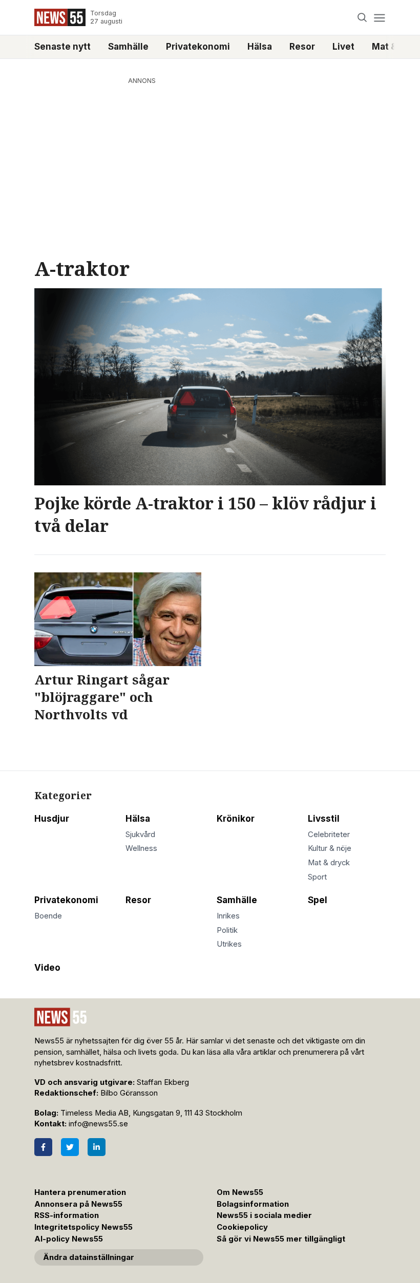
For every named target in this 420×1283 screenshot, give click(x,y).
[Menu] (379, 17)
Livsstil (324, 819)
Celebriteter (329, 834)
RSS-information (66, 1215)
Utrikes (229, 944)
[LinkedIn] (97, 1147)
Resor (302, 46)
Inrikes (228, 916)
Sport (317, 877)
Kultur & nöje (329, 848)
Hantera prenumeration (80, 1192)
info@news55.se (98, 1123)
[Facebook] (43, 1147)
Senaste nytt (62, 46)
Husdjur (51, 819)
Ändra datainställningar (88, 1257)
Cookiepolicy (242, 1227)
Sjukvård (140, 834)
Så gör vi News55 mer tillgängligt (282, 1239)
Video (47, 968)
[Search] (362, 17)
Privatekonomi (198, 46)
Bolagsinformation (253, 1204)
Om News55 (240, 1192)
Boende (48, 916)
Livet (343, 46)
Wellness (141, 848)
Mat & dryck (329, 862)
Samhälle (128, 46)
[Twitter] (70, 1147)
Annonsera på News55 (78, 1204)
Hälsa (259, 46)
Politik (227, 930)
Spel (317, 900)
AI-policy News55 (68, 1239)
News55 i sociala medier (264, 1215)
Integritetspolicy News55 (83, 1227)
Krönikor (236, 819)
